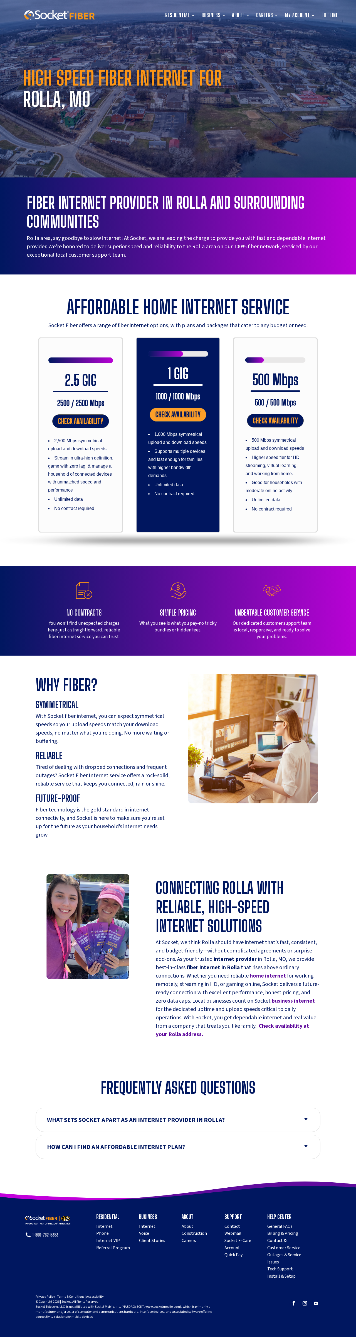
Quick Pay (233, 1255)
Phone (102, 1233)
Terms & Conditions (70, 1296)
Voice (144, 1233)
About (238, 15)
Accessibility (95, 1296)
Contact (232, 1226)
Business (211, 15)
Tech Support (280, 1269)
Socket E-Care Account (237, 1244)
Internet (104, 1226)
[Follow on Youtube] (316, 1303)
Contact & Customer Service (283, 1244)
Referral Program (113, 1248)
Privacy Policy (45, 1296)
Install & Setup (281, 1276)
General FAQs (280, 1226)
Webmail (232, 1233)
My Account (297, 15)
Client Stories (152, 1241)
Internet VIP (108, 1241)
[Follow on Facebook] (293, 1303)
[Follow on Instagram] (304, 1303)
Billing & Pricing (282, 1233)
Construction (194, 1233)
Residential (177, 15)
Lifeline (330, 15)
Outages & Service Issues (284, 1258)
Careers (264, 15)
